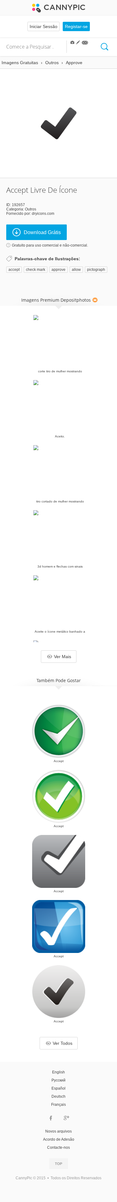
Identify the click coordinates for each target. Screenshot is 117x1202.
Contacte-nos (58, 1147)
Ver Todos (62, 1043)
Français (58, 1104)
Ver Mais (62, 656)
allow (76, 269)
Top (58, 1164)
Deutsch (58, 1096)
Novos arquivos (58, 1131)
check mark (35, 269)
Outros (30, 209)
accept (14, 269)
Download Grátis (42, 232)
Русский (58, 1080)
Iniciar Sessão (43, 26)
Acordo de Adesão (58, 1139)
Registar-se (76, 26)
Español (58, 1088)
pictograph (96, 269)
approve (58, 269)
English (58, 1072)
